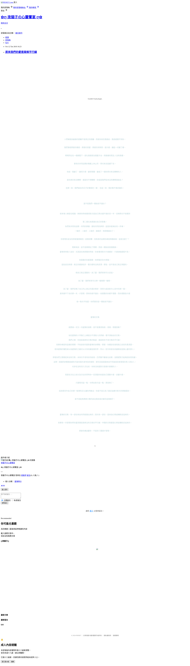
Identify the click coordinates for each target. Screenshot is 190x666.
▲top (3, 485)
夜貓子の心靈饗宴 (8, 463)
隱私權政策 (107, 635)
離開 (12, 661)
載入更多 (4, 489)
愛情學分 (18, 481)
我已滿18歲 (5, 661)
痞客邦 (23, 475)
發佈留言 (4, 503)
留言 (28, 475)
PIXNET (78, 635)
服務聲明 (116, 635)
